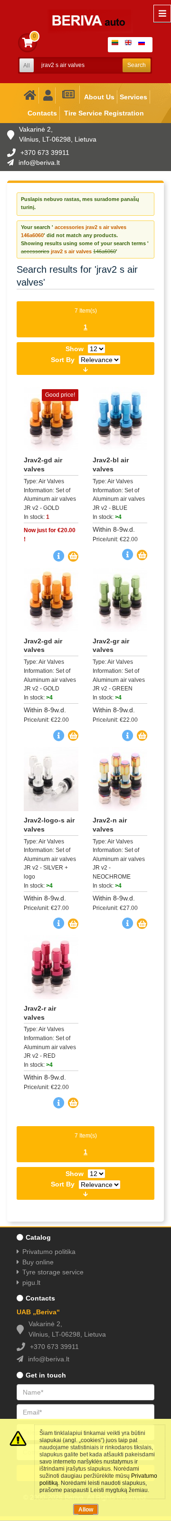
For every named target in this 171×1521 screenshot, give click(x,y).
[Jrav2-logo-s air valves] (51, 779)
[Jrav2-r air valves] (51, 967)
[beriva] (84, 14)
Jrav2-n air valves (110, 824)
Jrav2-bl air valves (111, 464)
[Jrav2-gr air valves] (120, 600)
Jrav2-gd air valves (43, 464)
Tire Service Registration (104, 113)
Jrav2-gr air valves (111, 645)
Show (75, 349)
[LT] (117, 44)
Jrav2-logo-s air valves (49, 824)
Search (136, 65)
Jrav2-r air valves (40, 1012)
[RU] (143, 44)
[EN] (130, 44)
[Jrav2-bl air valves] (120, 419)
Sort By (63, 360)
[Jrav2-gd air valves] (51, 600)
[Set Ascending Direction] (85, 369)
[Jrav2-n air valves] (120, 779)
